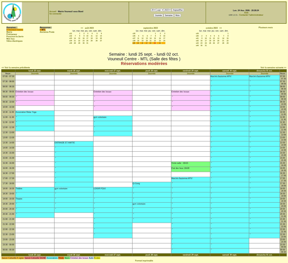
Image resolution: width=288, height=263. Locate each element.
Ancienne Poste (47, 32)
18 (92, 38)
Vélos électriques (14, 41)
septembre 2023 (150, 28)
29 (79, 43)
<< (82, 28)
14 (75, 38)
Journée (35, 73)
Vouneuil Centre (15, 30)
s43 (197, 43)
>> (220, 28)
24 (87, 41)
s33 (70, 38)
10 (87, 36)
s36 (134, 36)
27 (101, 41)
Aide (246, 13)
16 (83, 38)
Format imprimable (144, 261)
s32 (70, 36)
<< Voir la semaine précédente (16, 67)
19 (97, 38)
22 (79, 41)
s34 (70, 41)
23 (83, 41)
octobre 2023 (212, 28)
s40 (197, 36)
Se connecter (55, 14)
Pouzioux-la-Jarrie (14, 36)
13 (101, 36)
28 (75, 43)
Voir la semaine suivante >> (273, 67)
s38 (134, 41)
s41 (197, 38)
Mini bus (10, 39)
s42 (197, 41)
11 (92, 36)
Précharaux (11, 34)
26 (97, 41)
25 (92, 41)
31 (87, 43)
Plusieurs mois (266, 27)
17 (87, 38)
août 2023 (89, 28)
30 (83, 43)
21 (75, 41)
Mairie (9, 32)
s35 (70, 43)
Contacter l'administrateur (251, 15)
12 (97, 36)
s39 (134, 43)
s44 (197, 45)
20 (101, 38)
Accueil (52, 11)
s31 (70, 33)
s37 (134, 38)
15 (79, 38)
